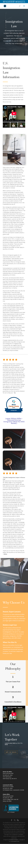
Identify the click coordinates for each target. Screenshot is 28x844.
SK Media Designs (13, 839)
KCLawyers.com (15, 841)
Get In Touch (11, 752)
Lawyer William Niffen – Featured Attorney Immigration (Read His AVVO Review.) (14, 420)
